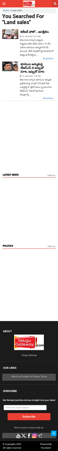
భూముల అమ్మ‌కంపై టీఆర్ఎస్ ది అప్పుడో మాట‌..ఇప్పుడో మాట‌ (32, 67)
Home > (7, 10)
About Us (16, 376)
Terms (44, 376)
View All (51, 175)
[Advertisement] (29, 140)
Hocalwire (46, 448)
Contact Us (26, 376)
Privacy (36, 376)
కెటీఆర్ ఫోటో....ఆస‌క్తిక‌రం (35, 32)
